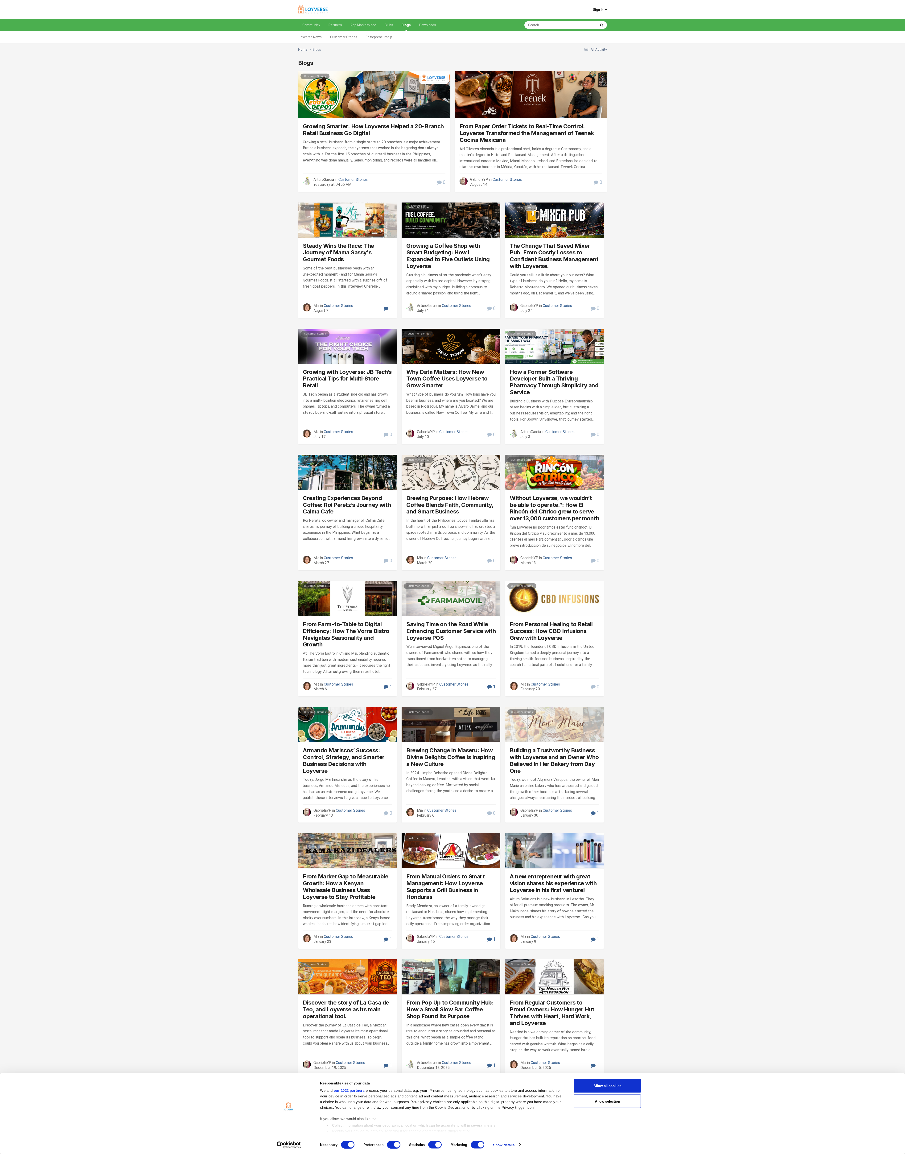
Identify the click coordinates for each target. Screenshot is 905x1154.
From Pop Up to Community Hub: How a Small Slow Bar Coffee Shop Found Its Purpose (450, 1009)
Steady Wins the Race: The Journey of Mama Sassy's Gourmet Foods (338, 252)
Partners (335, 25)
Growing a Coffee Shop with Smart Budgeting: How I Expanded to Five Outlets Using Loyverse (448, 255)
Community (311, 25)
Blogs (406, 25)
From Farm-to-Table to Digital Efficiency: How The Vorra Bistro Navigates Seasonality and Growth (346, 634)
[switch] (393, 1144)
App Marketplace (363, 25)
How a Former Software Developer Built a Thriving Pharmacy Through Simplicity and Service (554, 382)
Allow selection (607, 1101)
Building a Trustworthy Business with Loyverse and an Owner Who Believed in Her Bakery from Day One (554, 760)
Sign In (599, 10)
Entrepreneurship (379, 37)
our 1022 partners (349, 1090)
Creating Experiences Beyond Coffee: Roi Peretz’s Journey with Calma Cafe (347, 505)
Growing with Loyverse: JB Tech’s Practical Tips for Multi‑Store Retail (347, 378)
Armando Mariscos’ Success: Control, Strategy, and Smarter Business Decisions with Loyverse (344, 760)
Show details (503, 1145)
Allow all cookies (607, 1086)
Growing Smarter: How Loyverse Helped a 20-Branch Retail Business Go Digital (373, 129)
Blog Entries (582, 25)
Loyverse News (310, 37)
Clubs (389, 25)
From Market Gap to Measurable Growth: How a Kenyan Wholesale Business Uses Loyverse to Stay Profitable (345, 886)
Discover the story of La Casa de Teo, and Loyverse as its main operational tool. (346, 1009)
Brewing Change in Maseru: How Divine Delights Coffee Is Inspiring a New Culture (450, 757)
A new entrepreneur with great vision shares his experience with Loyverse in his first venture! (553, 883)
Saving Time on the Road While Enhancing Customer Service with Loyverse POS (451, 631)
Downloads (427, 25)
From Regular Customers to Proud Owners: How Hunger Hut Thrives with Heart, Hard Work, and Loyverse (552, 1012)
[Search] (601, 25)
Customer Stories (343, 37)
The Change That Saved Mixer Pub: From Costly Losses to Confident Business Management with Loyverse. (554, 255)
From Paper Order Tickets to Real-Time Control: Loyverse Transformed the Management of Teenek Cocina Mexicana (527, 133)
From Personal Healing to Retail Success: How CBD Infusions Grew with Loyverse (551, 631)
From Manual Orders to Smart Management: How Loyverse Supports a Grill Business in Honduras (445, 886)
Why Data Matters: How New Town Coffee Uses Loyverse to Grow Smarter (447, 378)
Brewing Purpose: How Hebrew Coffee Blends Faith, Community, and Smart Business (449, 505)
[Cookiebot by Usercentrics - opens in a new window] (288, 1144)
